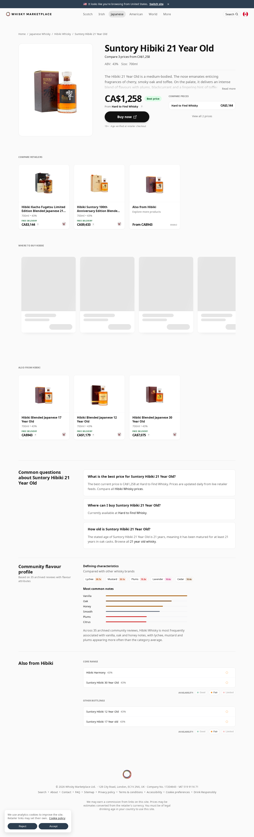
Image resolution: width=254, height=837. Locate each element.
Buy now (124, 117)
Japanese (117, 14)
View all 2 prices (202, 116)
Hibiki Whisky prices (129, 489)
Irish (102, 14)
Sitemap (89, 792)
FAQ (77, 792)
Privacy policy (106, 792)
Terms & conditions (131, 792)
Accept (53, 826)
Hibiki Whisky (62, 34)
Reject (22, 826)
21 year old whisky (143, 541)
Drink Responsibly (205, 792)
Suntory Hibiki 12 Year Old (102, 711)
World (153, 14)
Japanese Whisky (40, 34)
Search (42, 792)
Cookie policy (57, 818)
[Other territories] (245, 14)
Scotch (88, 14)
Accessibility (154, 792)
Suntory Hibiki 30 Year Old (102, 682)
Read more (229, 88)
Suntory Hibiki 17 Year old (102, 721)
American (136, 14)
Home (22, 34)
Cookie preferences (178, 792)
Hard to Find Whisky (132, 513)
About (54, 792)
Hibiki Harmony (95, 672)
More (167, 14)
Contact (66, 792)
